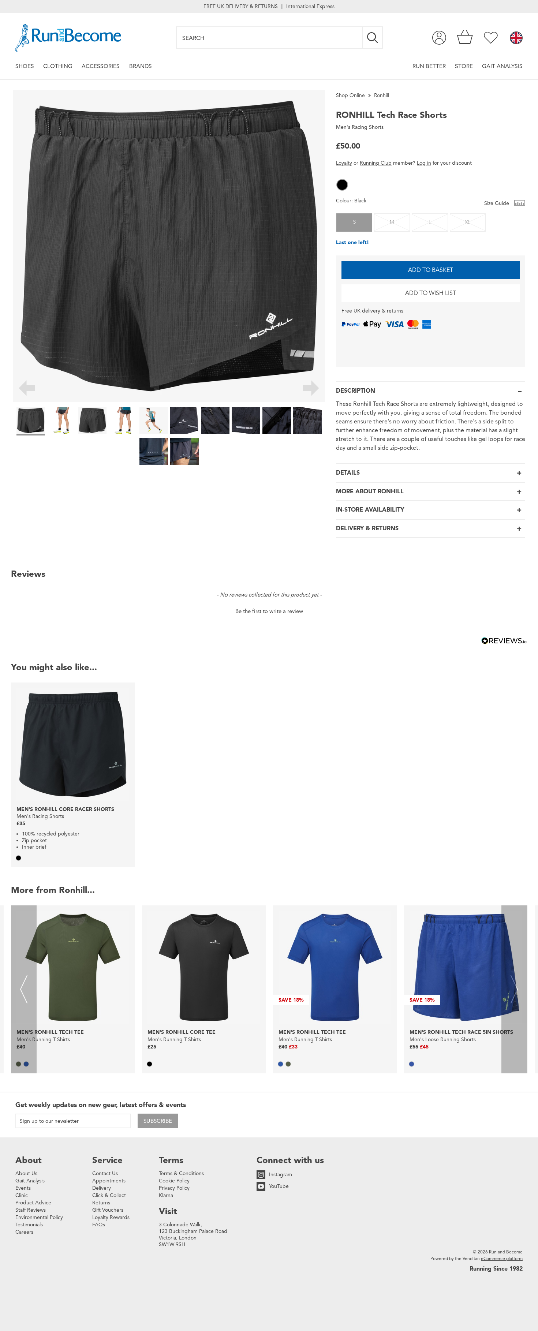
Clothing (57, 66)
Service (107, 1160)
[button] (342, 184)
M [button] (392, 222)
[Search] (373, 37)
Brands (140, 66)
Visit (168, 1211)
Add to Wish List (430, 293)
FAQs (98, 1225)
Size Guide (497, 203)
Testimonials (29, 1225)
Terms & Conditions (181, 1173)
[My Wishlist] (491, 38)
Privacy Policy (174, 1188)
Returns (101, 1203)
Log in (424, 163)
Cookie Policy (174, 1181)
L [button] (430, 222)
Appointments (109, 1181)
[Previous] (26, 389)
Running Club (376, 163)
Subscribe (157, 1121)
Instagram (280, 1174)
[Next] (311, 389)
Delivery (101, 1188)
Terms (171, 1160)
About (28, 1160)
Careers (24, 1232)
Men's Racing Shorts (360, 127)
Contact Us (105, 1173)
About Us (26, 1173)
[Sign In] (439, 38)
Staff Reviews (30, 1210)
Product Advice (33, 1203)
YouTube (279, 1186)
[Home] (68, 38)
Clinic (21, 1195)
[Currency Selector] (516, 38)
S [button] (354, 222)
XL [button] (467, 222)
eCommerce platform (502, 1258)
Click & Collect (109, 1195)
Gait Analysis (502, 66)
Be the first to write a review (269, 611)
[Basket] (465, 38)
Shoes (24, 66)
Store (464, 66)
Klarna (166, 1195)
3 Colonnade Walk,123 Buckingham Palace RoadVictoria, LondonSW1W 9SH (193, 1235)
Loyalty (344, 163)
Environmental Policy (39, 1217)
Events (23, 1188)
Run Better (429, 66)
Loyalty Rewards (111, 1217)
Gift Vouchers (107, 1210)
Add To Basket (430, 270)
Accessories (101, 66)
